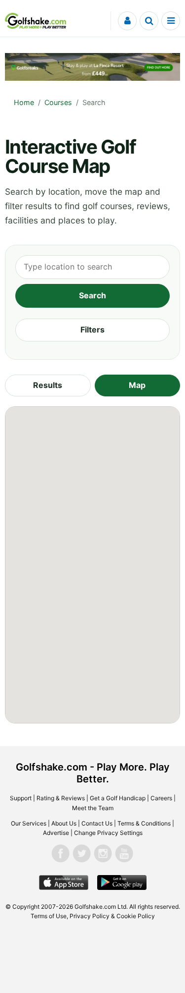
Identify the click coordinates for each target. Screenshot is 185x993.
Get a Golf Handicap (118, 798)
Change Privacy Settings (108, 832)
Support (21, 798)
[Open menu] (170, 20)
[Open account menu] (127, 20)
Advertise (56, 832)
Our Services (28, 823)
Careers (161, 798)
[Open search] (149, 20)
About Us (63, 823)
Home (24, 102)
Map (137, 385)
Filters (92, 329)
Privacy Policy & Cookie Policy (112, 916)
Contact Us (96, 823)
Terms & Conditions (144, 823)
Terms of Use (49, 916)
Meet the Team (92, 808)
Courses (58, 102)
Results (47, 385)
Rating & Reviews (61, 798)
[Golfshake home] (35, 20)
